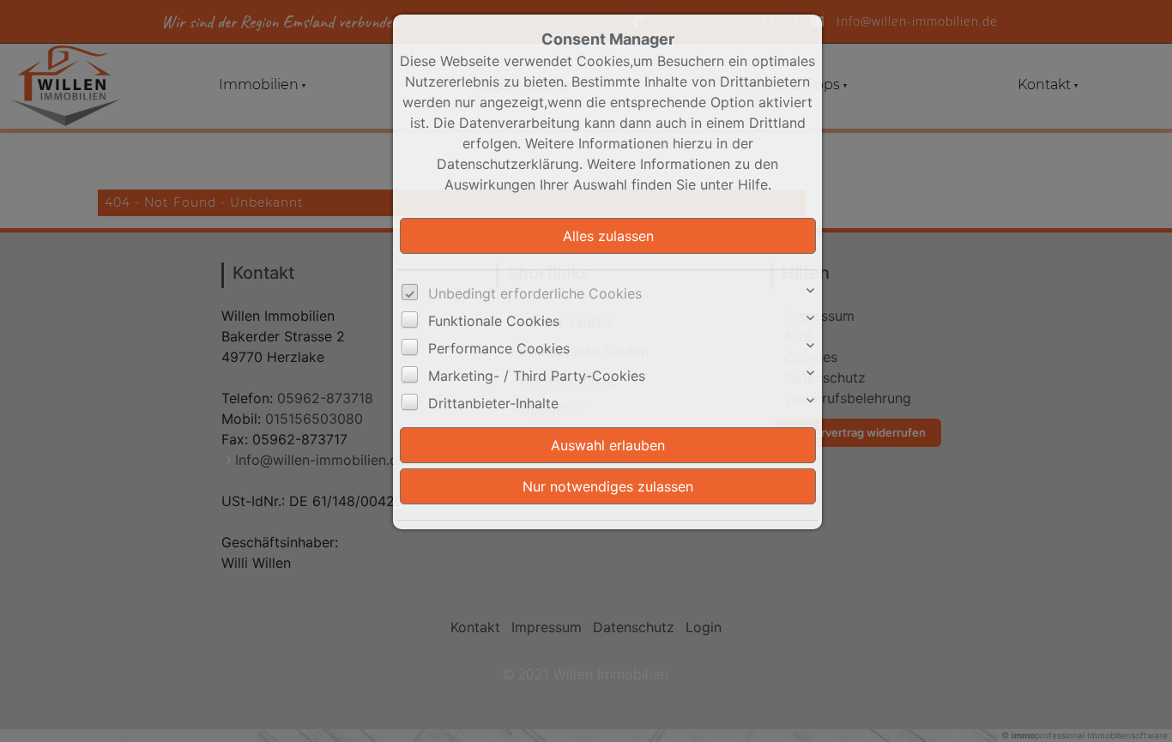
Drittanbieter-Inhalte (493, 403)
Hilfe (753, 184)
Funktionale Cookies (493, 320)
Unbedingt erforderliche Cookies (535, 293)
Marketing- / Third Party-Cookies (536, 375)
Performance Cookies (499, 348)
